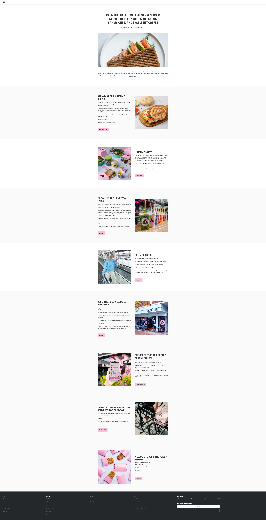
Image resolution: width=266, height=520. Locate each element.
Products (5, 511)
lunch (121, 72)
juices (149, 72)
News (47, 514)
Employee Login (6, 508)
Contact (92, 501)
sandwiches (157, 72)
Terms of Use (137, 498)
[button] (6, 496)
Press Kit (5, 505)
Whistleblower (93, 505)
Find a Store (49, 511)
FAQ (91, 498)
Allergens (48, 501)
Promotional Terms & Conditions (141, 508)
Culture (4, 498)
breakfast (117, 72)
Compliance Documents (139, 505)
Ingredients (49, 505)
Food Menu (48, 498)
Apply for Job (6, 501)
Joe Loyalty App (50, 508)
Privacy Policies (137, 501)
